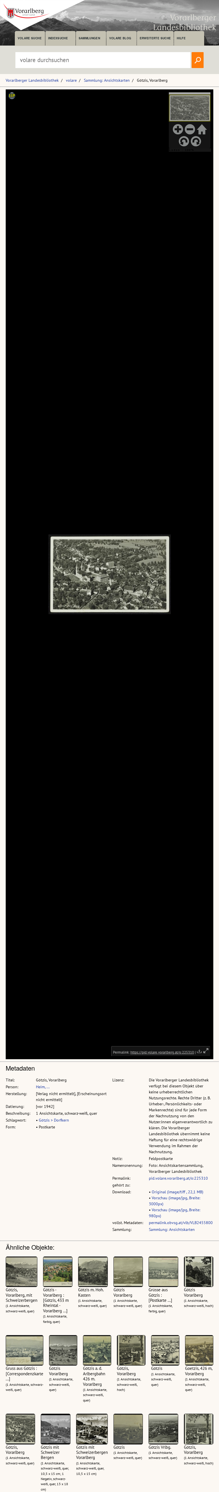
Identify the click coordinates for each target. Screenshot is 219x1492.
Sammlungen (89, 38)
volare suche (30, 38)
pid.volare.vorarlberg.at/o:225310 (178, 1178)
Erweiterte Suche (155, 38)
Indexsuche (58, 38)
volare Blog (120, 38)
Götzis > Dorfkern (54, 1120)
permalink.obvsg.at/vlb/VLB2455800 (181, 1222)
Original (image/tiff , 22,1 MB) (177, 1191)
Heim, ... (43, 1086)
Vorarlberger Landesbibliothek (32, 80)
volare (71, 80)
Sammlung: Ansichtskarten (107, 80)
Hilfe (181, 38)
